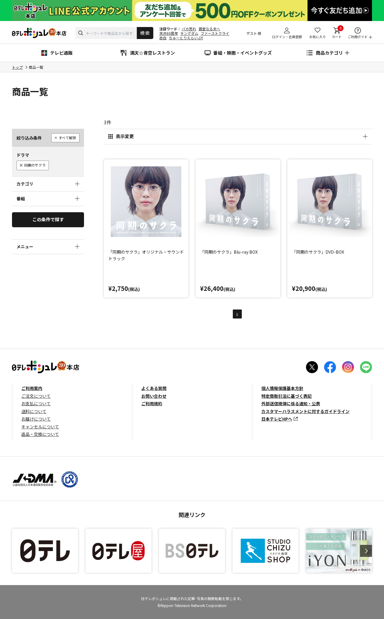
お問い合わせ (153, 396)
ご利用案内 (31, 388)
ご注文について (36, 396)
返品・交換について (40, 434)
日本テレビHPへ (276, 419)
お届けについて (36, 419)
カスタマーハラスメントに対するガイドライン (305, 411)
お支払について (36, 403)
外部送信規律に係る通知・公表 (290, 403)
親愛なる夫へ (209, 28)
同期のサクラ (35, 165)
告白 (162, 37)
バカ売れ (189, 28)
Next (366, 551)
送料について (33, 411)
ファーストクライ (215, 33)
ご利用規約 (151, 403)
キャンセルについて (40, 427)
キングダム (189, 33)
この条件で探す (48, 219)
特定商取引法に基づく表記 (286, 396)
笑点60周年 (168, 33)
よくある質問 (153, 388)
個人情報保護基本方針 (282, 388)
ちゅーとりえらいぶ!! (186, 37)
